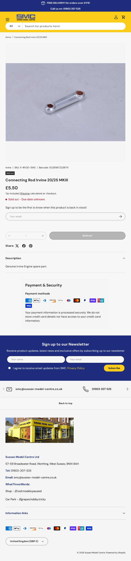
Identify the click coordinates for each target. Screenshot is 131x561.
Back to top (65, 403)
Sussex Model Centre (95, 552)
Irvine (8, 167)
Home (8, 37)
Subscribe (114, 368)
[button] (123, 17)
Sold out (87, 235)
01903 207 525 (72, 8)
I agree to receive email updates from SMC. (49, 368)
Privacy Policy (76, 368)
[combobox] (65, 26)
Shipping (25, 193)
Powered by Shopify (116, 552)
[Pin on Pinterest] (30, 245)
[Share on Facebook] (23, 245)
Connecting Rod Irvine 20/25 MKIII (30, 37)
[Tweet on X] (17, 245)
